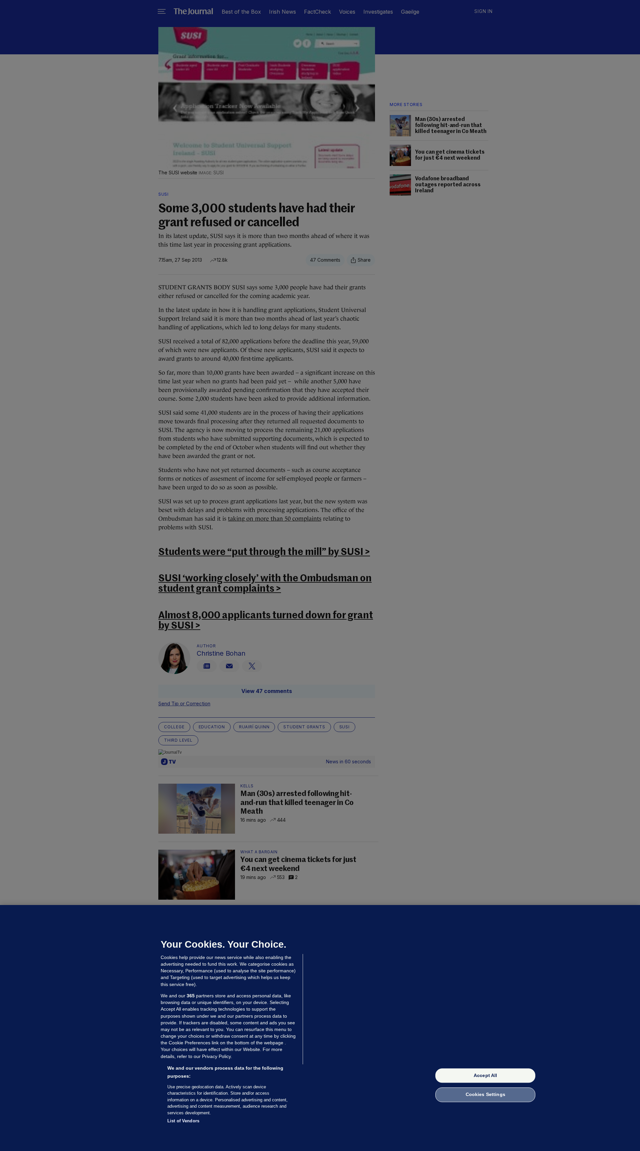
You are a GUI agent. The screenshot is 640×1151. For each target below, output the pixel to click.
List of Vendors (183, 1120)
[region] (320, 1028)
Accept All (485, 1075)
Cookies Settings (485, 1094)
